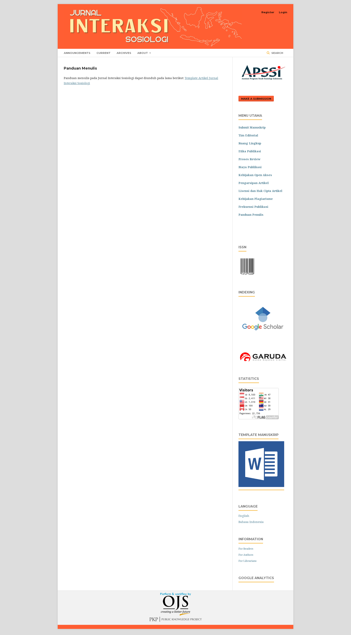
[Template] (261, 486)
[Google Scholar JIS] (262, 337)
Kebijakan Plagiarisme (255, 199)
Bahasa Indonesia (251, 522)
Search (277, 52)
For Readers (245, 548)
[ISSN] (247, 276)
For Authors (245, 555)
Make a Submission (256, 98)
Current (103, 52)
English (243, 516)
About (143, 52)
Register (267, 12)
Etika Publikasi (249, 151)
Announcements (77, 52)
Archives (124, 52)
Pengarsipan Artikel (253, 183)
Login (283, 12)
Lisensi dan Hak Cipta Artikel (260, 191)
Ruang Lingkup (249, 143)
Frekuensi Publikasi (253, 207)
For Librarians (247, 561)
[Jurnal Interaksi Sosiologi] (262, 362)
